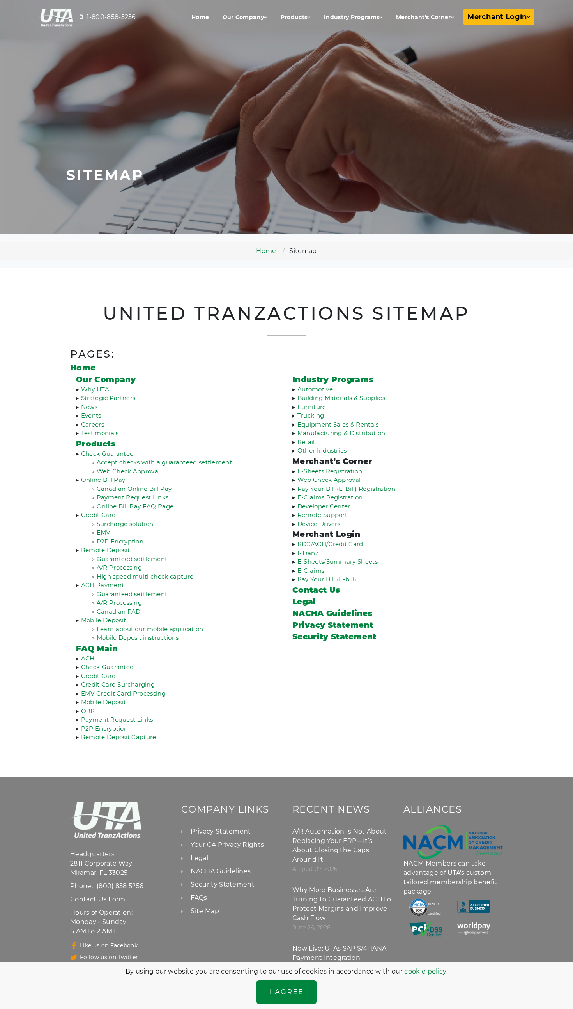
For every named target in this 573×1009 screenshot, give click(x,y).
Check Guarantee (107, 453)
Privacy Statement (221, 831)
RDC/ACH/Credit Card (330, 544)
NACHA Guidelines (221, 871)
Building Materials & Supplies (341, 398)
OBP (88, 711)
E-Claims (311, 570)
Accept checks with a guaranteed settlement (164, 462)
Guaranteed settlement (132, 559)
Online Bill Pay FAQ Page (135, 506)
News (89, 407)
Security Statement (223, 884)
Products (294, 17)
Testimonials (100, 433)
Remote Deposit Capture (118, 737)
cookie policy (425, 971)
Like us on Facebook (109, 945)
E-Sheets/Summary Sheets (337, 561)
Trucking (310, 415)
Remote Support (322, 515)
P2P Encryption (120, 541)
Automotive (315, 389)
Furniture (311, 407)
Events (91, 415)
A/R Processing (119, 567)
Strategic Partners (108, 398)
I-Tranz (307, 553)
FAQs (199, 897)
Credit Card (98, 515)
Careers (92, 424)
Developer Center (323, 506)
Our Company (243, 17)
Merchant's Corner (423, 17)
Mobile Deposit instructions (138, 637)
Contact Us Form (98, 899)
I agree (286, 992)
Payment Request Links (133, 497)
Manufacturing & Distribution (341, 433)
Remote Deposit (105, 550)
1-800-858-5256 (111, 17)
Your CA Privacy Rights (227, 844)
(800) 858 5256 (120, 886)
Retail (306, 442)
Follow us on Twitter (109, 957)
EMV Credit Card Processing (123, 693)
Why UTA (95, 389)
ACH (88, 658)
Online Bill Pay (103, 479)
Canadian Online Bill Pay (134, 488)
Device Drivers (318, 524)
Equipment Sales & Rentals (338, 424)
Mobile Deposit (103, 620)
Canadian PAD (119, 611)
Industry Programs (351, 17)
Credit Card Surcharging (118, 684)
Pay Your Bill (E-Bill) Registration (346, 488)
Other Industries (322, 450)
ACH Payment (102, 585)
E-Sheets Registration (330, 471)
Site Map (205, 911)
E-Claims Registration (330, 497)
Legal (199, 858)
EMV (103, 532)
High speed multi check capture (145, 576)
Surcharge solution (125, 524)
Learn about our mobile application (150, 629)
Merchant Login (497, 16)
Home (200, 17)
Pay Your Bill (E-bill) (327, 579)
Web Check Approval (128, 471)
